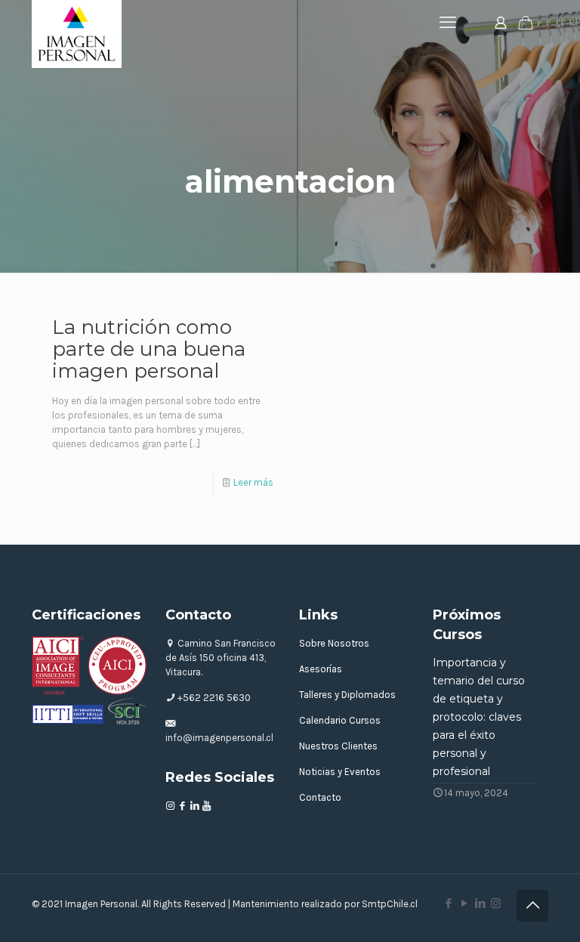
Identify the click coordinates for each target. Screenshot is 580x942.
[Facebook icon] (448, 903)
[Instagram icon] (495, 903)
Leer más (253, 482)
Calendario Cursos (340, 720)
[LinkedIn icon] (480, 903)
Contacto (320, 797)
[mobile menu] (448, 23)
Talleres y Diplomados (347, 694)
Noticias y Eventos (340, 771)
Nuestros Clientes (338, 746)
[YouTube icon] (464, 903)
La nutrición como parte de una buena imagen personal (148, 349)
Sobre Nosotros (334, 643)
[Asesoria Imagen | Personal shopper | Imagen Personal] (77, 34)
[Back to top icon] (532, 906)
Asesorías (320, 669)
